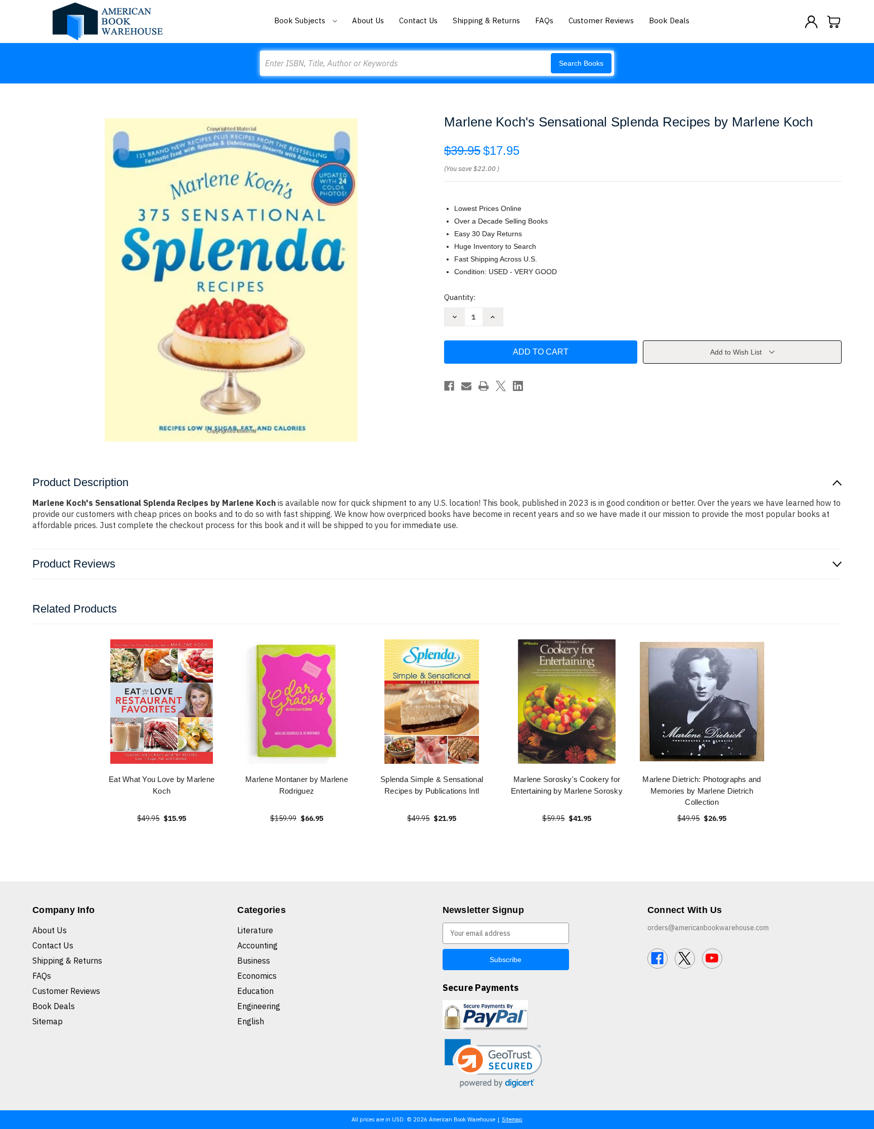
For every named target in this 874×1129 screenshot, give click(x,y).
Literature (255, 930)
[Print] (483, 386)
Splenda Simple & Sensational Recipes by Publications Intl (431, 785)
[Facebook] (449, 386)
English (250, 1021)
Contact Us (418, 20)
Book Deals (669, 20)
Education (255, 991)
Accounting (257, 945)
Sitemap (47, 1021)
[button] (493, 1063)
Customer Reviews (601, 20)
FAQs (544, 20)
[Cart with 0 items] (834, 21)
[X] (501, 386)
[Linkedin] (518, 386)
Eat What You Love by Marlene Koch (161, 785)
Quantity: (459, 297)
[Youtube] (712, 958)
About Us (368, 20)
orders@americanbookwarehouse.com (708, 927)
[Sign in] (811, 21)
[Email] (466, 386)
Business (253, 961)
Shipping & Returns (486, 20)
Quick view (162, 701)
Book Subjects (300, 20)
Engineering (258, 1006)
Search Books (581, 63)
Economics (257, 976)
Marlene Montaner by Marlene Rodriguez (296, 785)
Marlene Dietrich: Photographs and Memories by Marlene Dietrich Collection (701, 790)
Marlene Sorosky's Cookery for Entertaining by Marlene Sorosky (567, 785)
